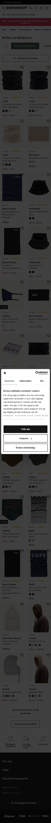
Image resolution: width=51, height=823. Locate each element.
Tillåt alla (25, 429)
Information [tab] (25, 381)
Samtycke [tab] (9, 381)
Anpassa (24, 438)
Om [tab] (41, 381)
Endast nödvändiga (25, 447)
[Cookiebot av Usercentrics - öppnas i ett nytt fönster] (36, 373)
